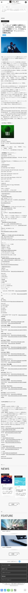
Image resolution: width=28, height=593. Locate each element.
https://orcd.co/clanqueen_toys (16, 301)
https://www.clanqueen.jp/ (6, 458)
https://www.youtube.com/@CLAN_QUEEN (14, 428)
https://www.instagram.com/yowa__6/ (14, 439)
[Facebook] (2, 590)
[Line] (8, 590)
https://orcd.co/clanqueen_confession (19, 347)
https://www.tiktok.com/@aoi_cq (12, 449)
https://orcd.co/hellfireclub (16, 394)
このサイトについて (6, 572)
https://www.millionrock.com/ (15, 212)
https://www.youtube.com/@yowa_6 (13, 442)
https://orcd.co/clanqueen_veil (17, 271)
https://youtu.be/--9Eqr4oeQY (14, 343)
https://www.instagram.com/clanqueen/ (13, 431)
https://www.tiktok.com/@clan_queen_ (13, 432)
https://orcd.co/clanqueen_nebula (17, 143)
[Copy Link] (15, 590)
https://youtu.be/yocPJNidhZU (14, 362)
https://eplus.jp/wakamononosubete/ (8, 250)
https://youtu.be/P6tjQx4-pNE (14, 323)
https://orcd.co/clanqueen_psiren (18, 341)
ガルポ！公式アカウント (12, 561)
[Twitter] (5, 590)
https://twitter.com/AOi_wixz (9, 446)
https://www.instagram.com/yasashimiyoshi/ (15, 454)
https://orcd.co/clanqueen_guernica (18, 335)
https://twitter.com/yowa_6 (8, 437)
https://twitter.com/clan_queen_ (9, 429)
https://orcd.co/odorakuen (16, 380)
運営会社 (4, 576)
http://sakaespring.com (5, 202)
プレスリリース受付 (6, 565)
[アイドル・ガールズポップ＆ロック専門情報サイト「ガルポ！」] (14, 1)
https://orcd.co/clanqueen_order (17, 321)
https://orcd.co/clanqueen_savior (18, 353)
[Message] (12, 590)
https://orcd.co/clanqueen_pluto (17, 374)
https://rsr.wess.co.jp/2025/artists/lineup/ (9, 264)
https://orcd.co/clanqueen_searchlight (19, 360)
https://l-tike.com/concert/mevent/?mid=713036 (11, 191)
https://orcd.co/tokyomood (16, 387)
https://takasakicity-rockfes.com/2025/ (9, 231)
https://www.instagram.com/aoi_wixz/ (14, 447)
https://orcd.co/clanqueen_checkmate (9, 157)
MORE (12, 504)
